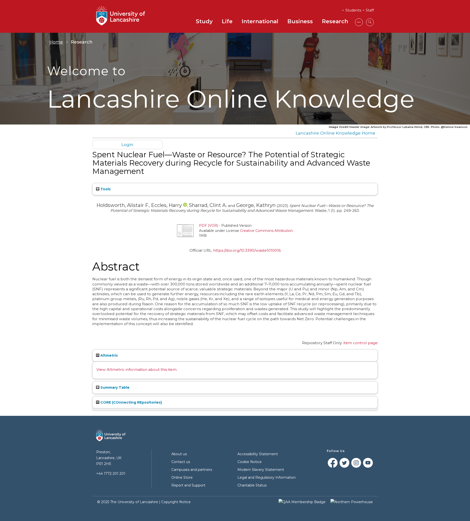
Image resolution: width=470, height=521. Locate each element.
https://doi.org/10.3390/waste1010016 (247, 250)
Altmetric (108, 355)
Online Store (182, 477)
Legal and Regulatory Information (266, 477)
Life (227, 21)
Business (300, 21)
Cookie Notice (249, 462)
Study (204, 21)
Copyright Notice (176, 502)
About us (179, 454)
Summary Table (114, 387)
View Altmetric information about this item (136, 369)
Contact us (180, 462)
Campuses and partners (191, 469)
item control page (360, 342)
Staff (370, 10)
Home (56, 42)
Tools (105, 189)
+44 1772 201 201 (110, 473)
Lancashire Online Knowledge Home (335, 133)
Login (127, 144)
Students (353, 10)
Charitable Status (252, 485)
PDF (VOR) (208, 225)
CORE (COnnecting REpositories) (130, 402)
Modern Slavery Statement (260, 469)
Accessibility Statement (257, 454)
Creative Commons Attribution (266, 230)
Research (335, 21)
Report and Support (188, 485)
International (260, 21)
